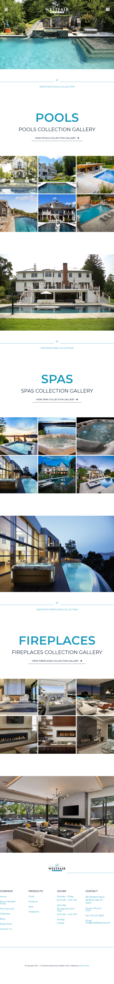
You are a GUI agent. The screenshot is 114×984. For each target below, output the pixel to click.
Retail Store (6, 924)
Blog (2, 919)
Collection (5, 913)
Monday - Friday (65, 896)
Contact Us (6, 929)
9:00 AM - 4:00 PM (67, 914)
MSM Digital (84, 966)
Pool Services (7, 908)
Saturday (61, 905)
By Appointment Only (65, 909)
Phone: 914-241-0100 (94, 909)
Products (33, 901)
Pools (31, 896)
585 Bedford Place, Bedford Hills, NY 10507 (95, 900)
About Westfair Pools (8, 902)
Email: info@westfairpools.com (98, 921)
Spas (30, 906)
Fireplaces (33, 911)
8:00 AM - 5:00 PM (67, 900)
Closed (60, 923)
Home (3, 896)
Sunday (61, 919)
